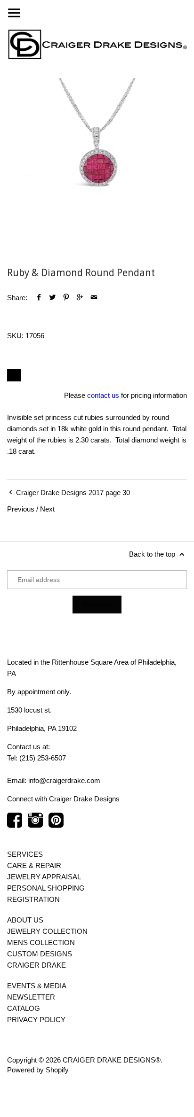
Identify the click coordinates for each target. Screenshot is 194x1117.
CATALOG (23, 1008)
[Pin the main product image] (66, 298)
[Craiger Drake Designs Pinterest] (56, 825)
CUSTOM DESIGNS (39, 954)
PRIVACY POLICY (36, 1020)
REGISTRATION (33, 899)
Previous (20, 509)
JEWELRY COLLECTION (47, 931)
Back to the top (153, 554)
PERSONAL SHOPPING (46, 888)
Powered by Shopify (38, 1070)
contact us (103, 395)
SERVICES (25, 854)
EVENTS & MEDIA (36, 986)
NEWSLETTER (31, 997)
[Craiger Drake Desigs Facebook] (14, 825)
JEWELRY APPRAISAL (44, 877)
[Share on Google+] (79, 298)
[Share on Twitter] (52, 298)
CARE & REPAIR (34, 865)
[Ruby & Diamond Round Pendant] (97, 167)
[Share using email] (93, 298)
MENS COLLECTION (41, 942)
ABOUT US (25, 920)
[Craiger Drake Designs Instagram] (35, 825)
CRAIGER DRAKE (36, 965)
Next (47, 509)
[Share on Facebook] (38, 298)
